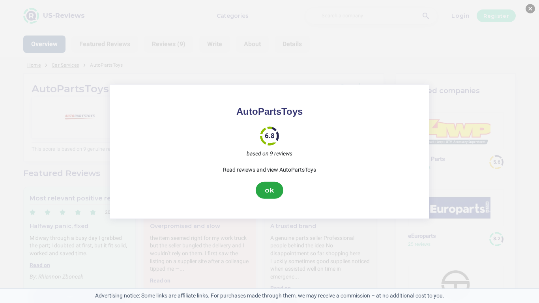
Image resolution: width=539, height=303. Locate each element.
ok (269, 190)
